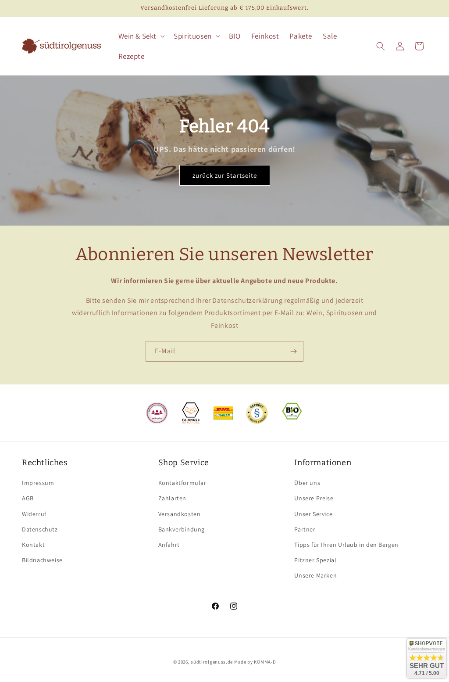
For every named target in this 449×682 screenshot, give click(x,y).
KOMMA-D (265, 662)
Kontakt (33, 545)
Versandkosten (179, 514)
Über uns (307, 483)
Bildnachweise (42, 560)
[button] (141, 36)
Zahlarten (172, 498)
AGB (28, 498)
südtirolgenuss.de (212, 662)
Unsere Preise (313, 498)
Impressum (38, 483)
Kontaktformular (182, 483)
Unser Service (313, 514)
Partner (304, 529)
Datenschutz (40, 529)
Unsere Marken (315, 575)
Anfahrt (169, 545)
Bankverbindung (181, 529)
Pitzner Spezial (315, 560)
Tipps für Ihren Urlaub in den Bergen (346, 545)
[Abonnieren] (293, 351)
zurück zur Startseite (224, 175)
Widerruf (34, 514)
